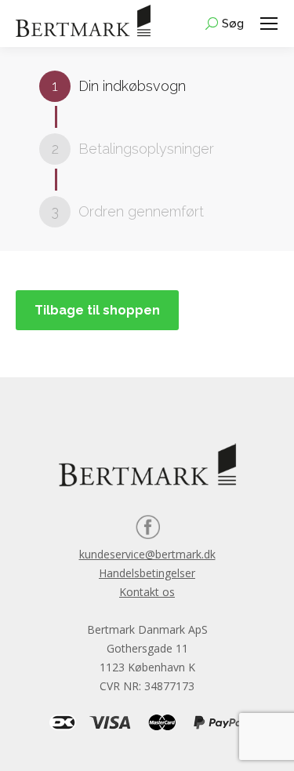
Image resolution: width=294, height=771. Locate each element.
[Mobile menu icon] (269, 23)
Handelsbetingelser (147, 573)
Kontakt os (147, 591)
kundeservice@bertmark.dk (147, 554)
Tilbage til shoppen (97, 310)
